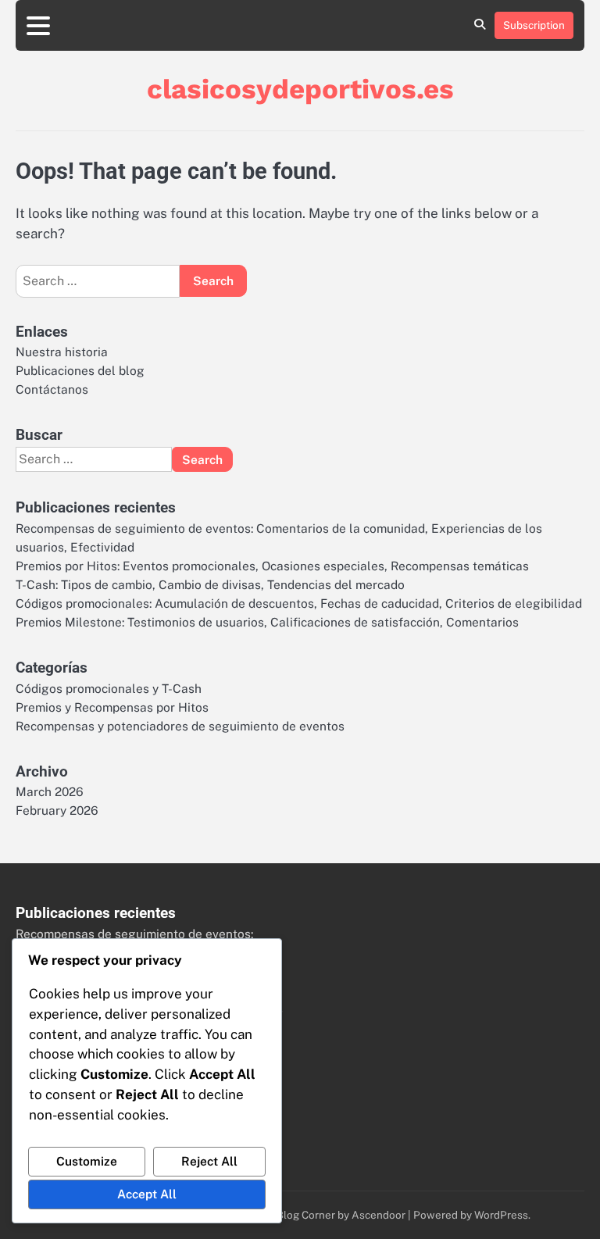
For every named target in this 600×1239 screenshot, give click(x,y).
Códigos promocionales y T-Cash (109, 688)
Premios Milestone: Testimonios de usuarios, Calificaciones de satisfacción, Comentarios (267, 622)
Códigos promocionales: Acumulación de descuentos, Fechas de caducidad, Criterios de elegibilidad (299, 603)
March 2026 (50, 791)
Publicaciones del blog (80, 370)
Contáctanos (52, 389)
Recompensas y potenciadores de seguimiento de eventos (180, 726)
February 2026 (57, 810)
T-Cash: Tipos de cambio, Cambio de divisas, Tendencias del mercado (210, 584)
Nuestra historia (62, 352)
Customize (86, 1161)
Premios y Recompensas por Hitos (112, 707)
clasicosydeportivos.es (300, 89)
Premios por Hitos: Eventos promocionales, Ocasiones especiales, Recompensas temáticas (272, 566)
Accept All (147, 1194)
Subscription (534, 25)
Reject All (209, 1161)
